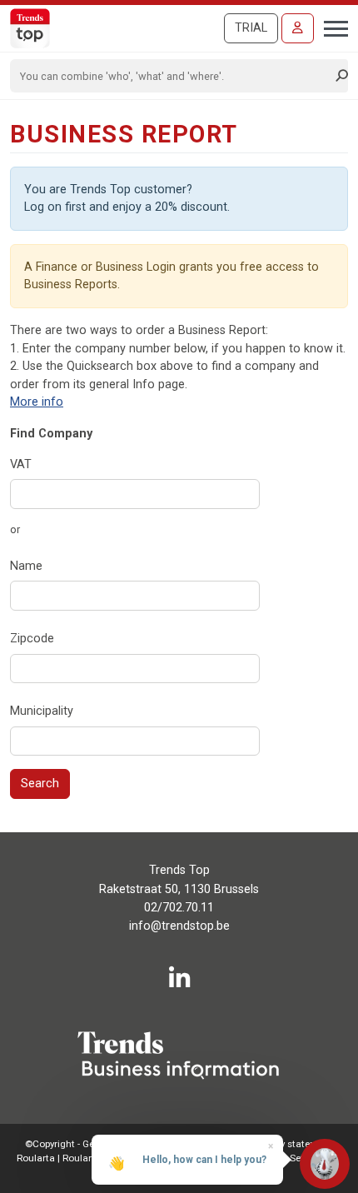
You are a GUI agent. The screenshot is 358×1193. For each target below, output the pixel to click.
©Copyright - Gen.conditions (87, 1144)
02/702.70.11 (179, 908)
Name (26, 566)
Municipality (41, 711)
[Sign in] (297, 28)
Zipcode (32, 638)
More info (36, 402)
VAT (21, 464)
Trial (251, 28)
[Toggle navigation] (331, 26)
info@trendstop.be (179, 926)
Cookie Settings (292, 1158)
